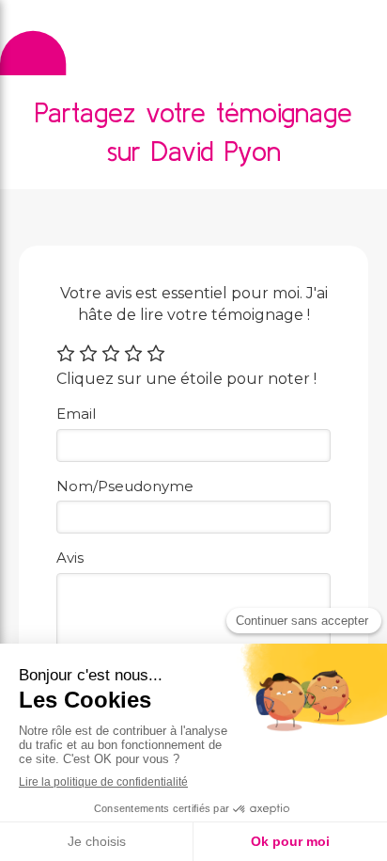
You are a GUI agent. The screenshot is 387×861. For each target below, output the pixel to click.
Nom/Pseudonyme (125, 486)
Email (76, 414)
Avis (70, 557)
